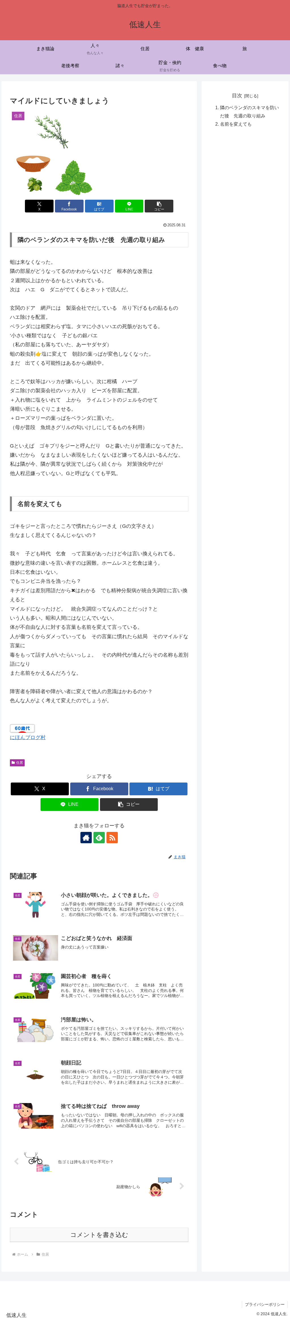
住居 (19, 763)
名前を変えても (236, 123)
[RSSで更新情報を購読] (112, 837)
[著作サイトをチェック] (86, 837)
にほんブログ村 (28, 737)
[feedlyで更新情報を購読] (99, 837)
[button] (159, 206)
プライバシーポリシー (265, 1304)
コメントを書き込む (99, 1234)
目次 (237, 95)
